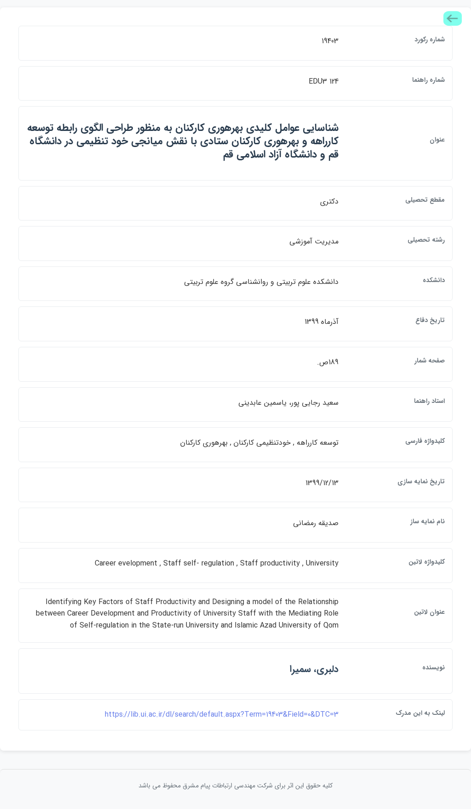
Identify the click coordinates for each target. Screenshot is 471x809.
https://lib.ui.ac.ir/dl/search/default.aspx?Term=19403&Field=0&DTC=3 (222, 714)
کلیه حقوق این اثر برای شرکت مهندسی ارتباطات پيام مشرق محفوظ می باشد (235, 786)
